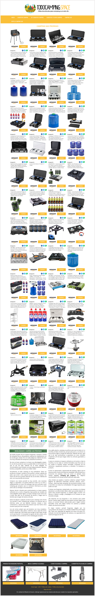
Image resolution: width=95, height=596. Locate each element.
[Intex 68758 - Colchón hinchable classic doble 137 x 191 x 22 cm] (57, 526)
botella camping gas (17, 21)
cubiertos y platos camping (54, 17)
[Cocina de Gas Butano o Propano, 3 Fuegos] (38, 148)
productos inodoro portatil (13, 563)
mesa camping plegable (36, 563)
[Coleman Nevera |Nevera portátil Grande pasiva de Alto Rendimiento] (38, 343)
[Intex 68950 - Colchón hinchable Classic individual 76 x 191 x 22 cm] (19, 526)
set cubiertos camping (37, 17)
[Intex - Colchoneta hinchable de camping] (76, 526)
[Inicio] (47, 12)
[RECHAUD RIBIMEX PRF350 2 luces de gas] (76, 371)
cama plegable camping (59, 563)
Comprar (23, 46)
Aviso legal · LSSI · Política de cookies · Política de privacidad (47, 587)
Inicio (13, 17)
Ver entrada (19, 535)
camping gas (68, 17)
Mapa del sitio (47, 589)
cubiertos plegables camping (82, 563)
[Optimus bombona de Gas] (19, 399)
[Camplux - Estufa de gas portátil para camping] (38, 371)
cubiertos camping (23, 17)
